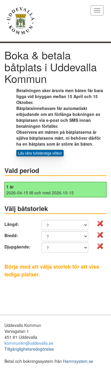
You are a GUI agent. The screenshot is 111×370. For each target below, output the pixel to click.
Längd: (11, 224)
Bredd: (11, 235)
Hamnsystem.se (78, 361)
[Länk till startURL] (46, 21)
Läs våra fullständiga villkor (40, 152)
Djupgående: (17, 247)
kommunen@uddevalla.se (28, 343)
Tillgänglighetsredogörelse (29, 349)
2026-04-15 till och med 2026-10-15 (40, 190)
